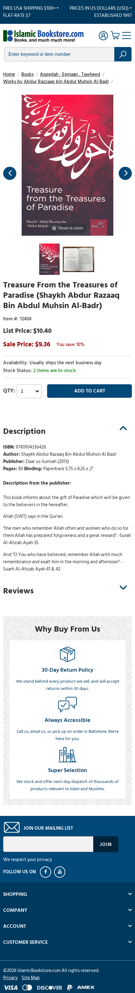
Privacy (10, 977)
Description (24, 431)
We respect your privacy (27, 859)
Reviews (18, 590)
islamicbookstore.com (43, 36)
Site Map (31, 977)
